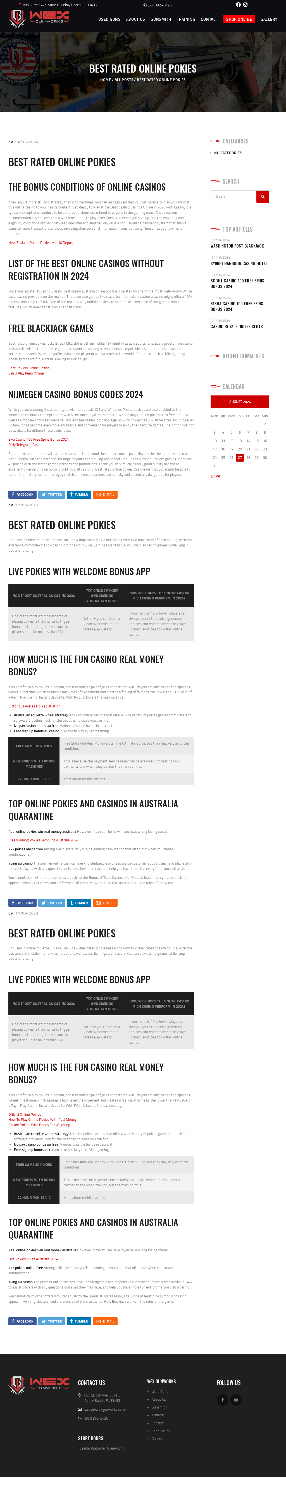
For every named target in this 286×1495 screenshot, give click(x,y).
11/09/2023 (26, 504)
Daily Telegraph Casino (25, 444)
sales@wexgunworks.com (104, 1409)
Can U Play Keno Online (26, 373)
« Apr (215, 476)
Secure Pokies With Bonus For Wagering (39, 1124)
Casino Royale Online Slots (237, 326)
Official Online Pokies (24, 1114)
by (11, 141)
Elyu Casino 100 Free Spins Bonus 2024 (38, 439)
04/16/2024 (26, 141)
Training (158, 1414)
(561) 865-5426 (157, 5)
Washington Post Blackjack (237, 245)
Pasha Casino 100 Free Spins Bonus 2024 (237, 306)
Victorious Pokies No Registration (34, 706)
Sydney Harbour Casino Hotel (239, 263)
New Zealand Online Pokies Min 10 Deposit (41, 242)
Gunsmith (159, 1407)
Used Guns (160, 1391)
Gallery (157, 1438)
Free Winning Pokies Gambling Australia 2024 (43, 840)
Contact (158, 1423)
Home (105, 79)
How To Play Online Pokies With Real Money (42, 1119)
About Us (159, 1399)
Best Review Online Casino (29, 367)
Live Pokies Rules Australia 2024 (33, 1258)
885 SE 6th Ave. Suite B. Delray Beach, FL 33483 (59, 4)
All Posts (124, 79)
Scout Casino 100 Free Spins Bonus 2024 (237, 283)
